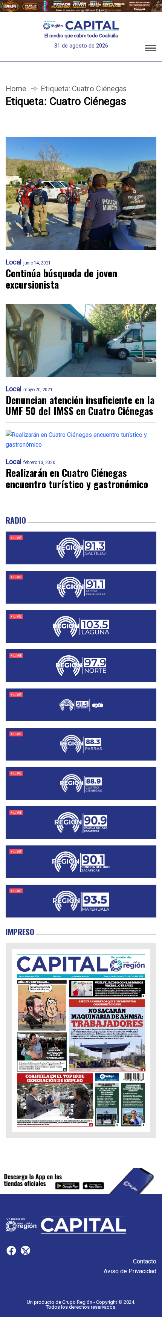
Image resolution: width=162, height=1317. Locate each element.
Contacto (144, 1261)
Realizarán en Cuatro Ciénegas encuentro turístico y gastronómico (77, 478)
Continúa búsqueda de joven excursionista (61, 278)
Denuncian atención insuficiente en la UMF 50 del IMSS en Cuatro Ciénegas (80, 405)
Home (16, 88)
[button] (150, 49)
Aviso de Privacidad (130, 1271)
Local (13, 262)
